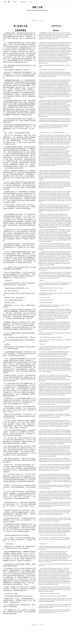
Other (30, 2)
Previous (35, 20)
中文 (15, 2)
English (23, 2)
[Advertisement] (37, 14)
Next (41, 20)
